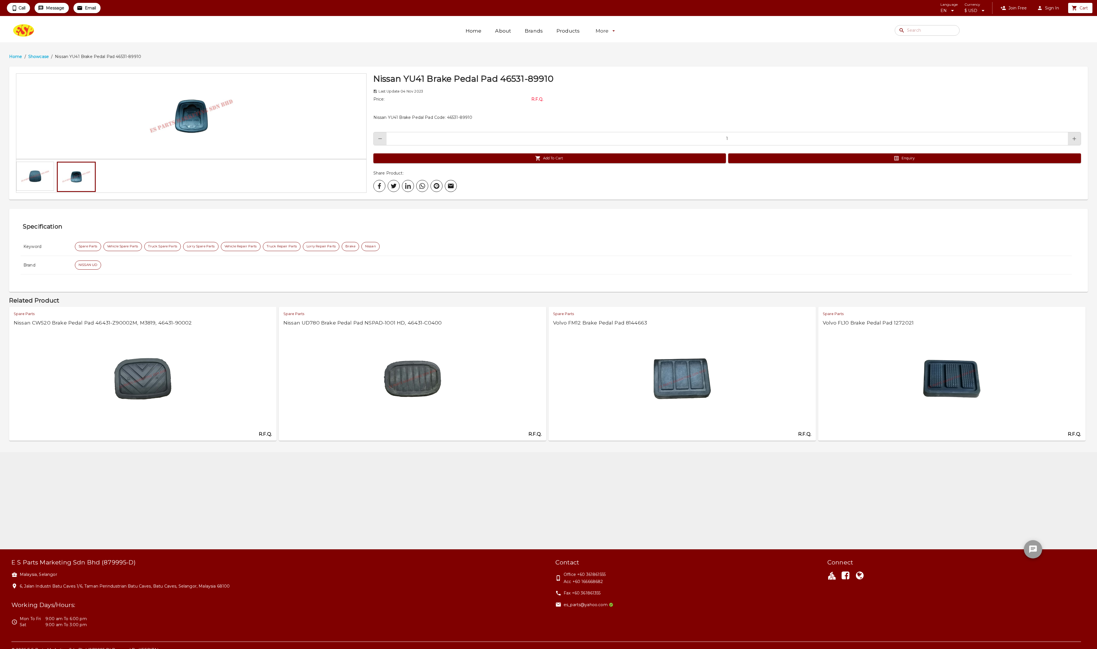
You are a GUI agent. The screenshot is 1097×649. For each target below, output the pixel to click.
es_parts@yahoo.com (586, 604)
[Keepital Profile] (831, 575)
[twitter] (394, 186)
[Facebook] (845, 576)
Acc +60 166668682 (583, 581)
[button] (191, 116)
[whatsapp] (422, 186)
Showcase (38, 56)
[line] (437, 186)
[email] (451, 186)
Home (15, 56)
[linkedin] (408, 186)
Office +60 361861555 (585, 574)
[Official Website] (859, 576)
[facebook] (379, 186)
